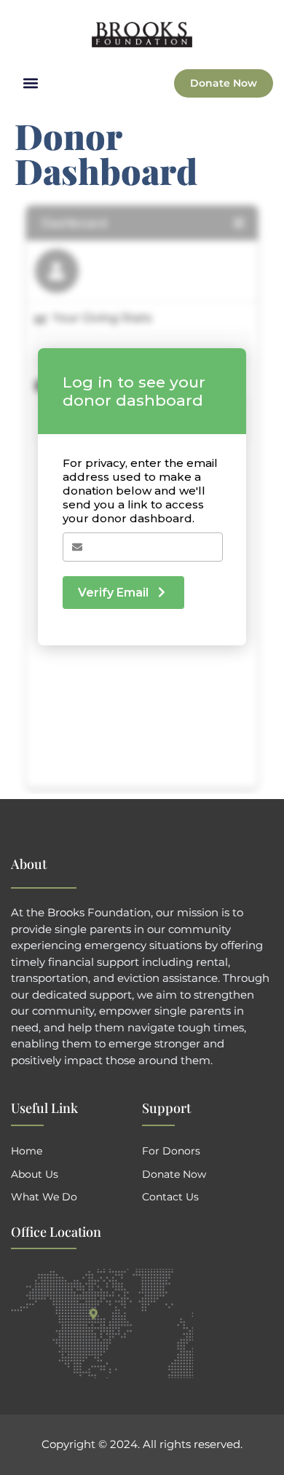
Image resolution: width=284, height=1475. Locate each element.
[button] (30, 83)
